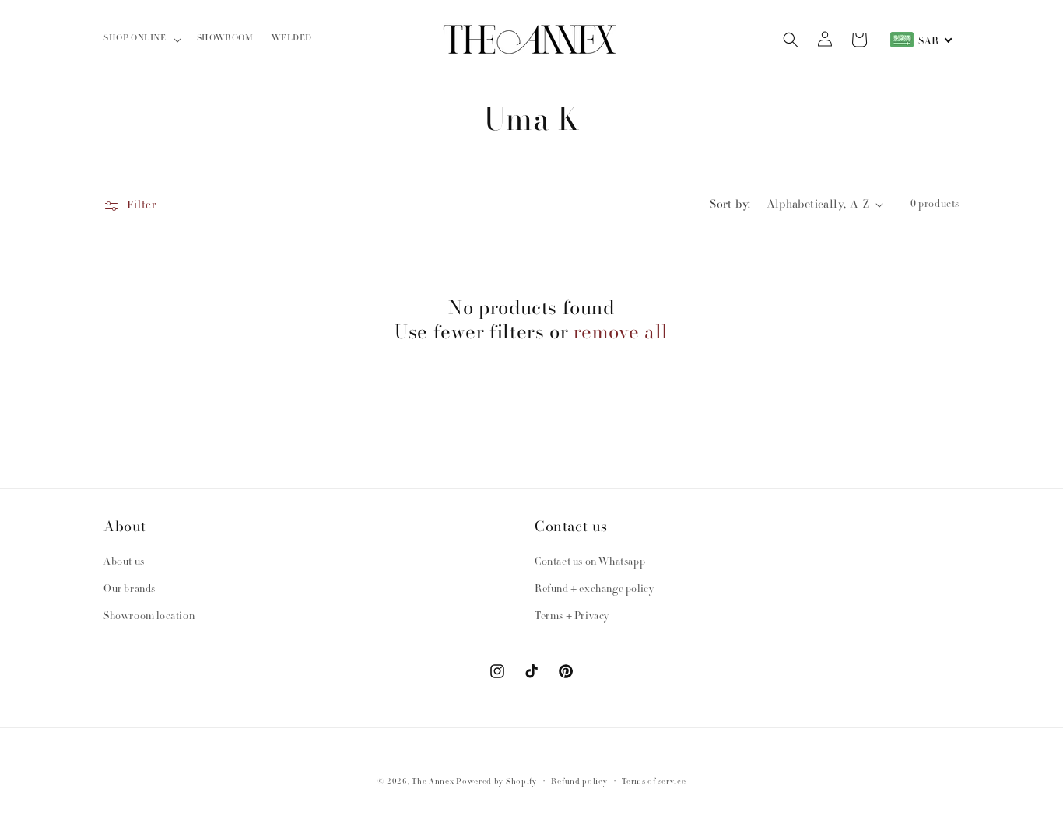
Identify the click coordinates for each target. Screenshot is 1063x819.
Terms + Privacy (572, 616)
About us (124, 562)
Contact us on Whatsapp (590, 562)
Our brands (129, 589)
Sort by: (730, 203)
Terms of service (654, 782)
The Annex (433, 782)
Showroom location (149, 616)
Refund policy (579, 782)
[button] (141, 39)
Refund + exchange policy (594, 589)
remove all (621, 332)
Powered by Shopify (496, 782)
